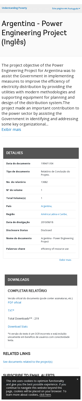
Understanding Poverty (14, 8)
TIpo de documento (18, 171)
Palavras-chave (15, 248)
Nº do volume (14, 190)
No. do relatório (16, 182)
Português (73, 8)
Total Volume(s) (16, 198)
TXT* (11, 310)
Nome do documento (19, 238)
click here (45, 394)
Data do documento (18, 163)
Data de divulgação (18, 222)
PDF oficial (14, 302)
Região (10, 214)
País (8, 206)
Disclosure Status (17, 230)
